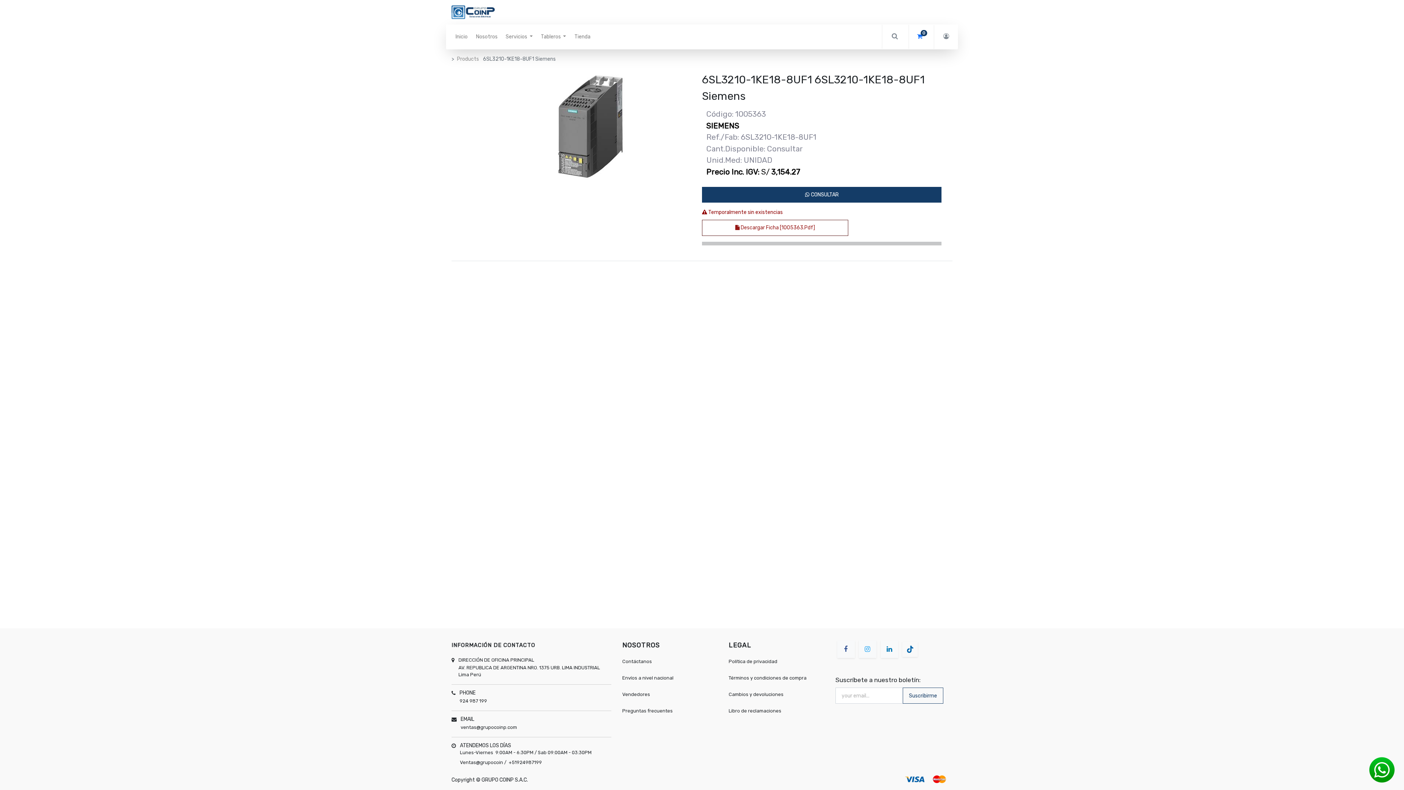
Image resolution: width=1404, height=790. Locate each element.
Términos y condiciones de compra (768, 678)
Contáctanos (637, 661)
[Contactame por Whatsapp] (1382, 770)
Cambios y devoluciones (756, 694)
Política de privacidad (753, 661)
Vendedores (636, 694)
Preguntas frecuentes (647, 711)
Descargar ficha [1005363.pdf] (777, 228)
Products (468, 59)
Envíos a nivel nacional (648, 678)
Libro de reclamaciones (755, 711)
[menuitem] (462, 37)
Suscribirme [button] (923, 696)
